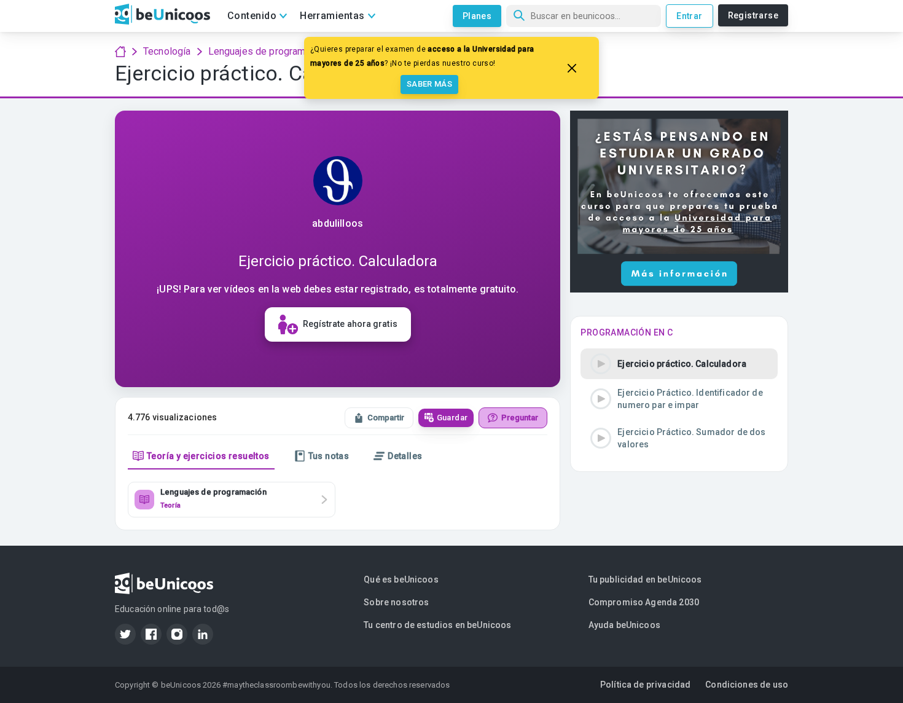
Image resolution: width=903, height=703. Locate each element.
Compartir (385, 417)
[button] (679, 363)
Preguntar (519, 417)
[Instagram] (176, 634)
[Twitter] (125, 634)
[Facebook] (151, 634)
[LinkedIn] (202, 634)
